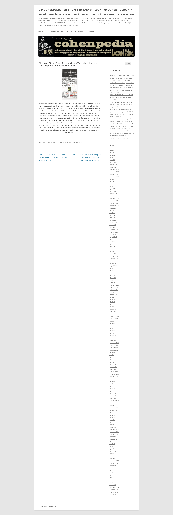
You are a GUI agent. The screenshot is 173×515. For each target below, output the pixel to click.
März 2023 (113, 249)
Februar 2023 (113, 251)
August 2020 (113, 323)
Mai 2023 (112, 244)
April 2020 (112, 333)
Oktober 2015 (114, 463)
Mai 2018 (112, 388)
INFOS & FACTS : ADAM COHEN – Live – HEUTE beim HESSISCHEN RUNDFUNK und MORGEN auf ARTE (52, 157)
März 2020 (113, 335)
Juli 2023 (112, 239)
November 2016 (114, 432)
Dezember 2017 (114, 400)
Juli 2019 (112, 355)
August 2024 (113, 208)
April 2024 (112, 218)
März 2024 (113, 220)
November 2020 (114, 316)
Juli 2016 (112, 441)
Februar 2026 (113, 165)
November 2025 (114, 172)
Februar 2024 (113, 222)
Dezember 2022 (114, 256)
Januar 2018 (113, 398)
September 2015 (114, 465)
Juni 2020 (112, 328)
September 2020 (114, 321)
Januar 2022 (113, 283)
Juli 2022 (112, 268)
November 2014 (114, 490)
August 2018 (113, 381)
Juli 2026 (112, 153)
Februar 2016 (113, 453)
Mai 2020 (112, 331)
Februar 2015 (113, 482)
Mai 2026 (112, 157)
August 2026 (113, 150)
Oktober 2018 (114, 376)
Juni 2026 (112, 155)
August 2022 (113, 266)
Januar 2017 (113, 427)
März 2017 (113, 422)
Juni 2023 (112, 242)
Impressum (90, 31)
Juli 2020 (112, 326)
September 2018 (114, 379)
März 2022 (113, 278)
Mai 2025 (112, 186)
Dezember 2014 (114, 487)
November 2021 (114, 287)
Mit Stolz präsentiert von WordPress (48, 506)
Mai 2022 (112, 273)
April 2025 (112, 189)
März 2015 (113, 480)
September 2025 (114, 177)
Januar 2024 (113, 225)
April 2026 (112, 160)
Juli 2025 (112, 181)
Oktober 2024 (114, 203)
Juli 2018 (112, 384)
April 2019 (112, 362)
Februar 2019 (113, 367)
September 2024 (114, 206)
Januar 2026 (113, 167)
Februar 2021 (113, 309)
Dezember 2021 (114, 285)
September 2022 (114, 263)
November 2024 (114, 201)
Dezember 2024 (114, 198)
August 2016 (113, 439)
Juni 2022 (112, 270)
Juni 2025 (112, 184)
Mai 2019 (112, 360)
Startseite (41, 31)
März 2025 (113, 191)
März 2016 (113, 451)
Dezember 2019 (114, 343)
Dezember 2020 (114, 314)
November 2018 (114, 374)
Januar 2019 (113, 369)
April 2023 (112, 246)
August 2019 (113, 352)
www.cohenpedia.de (56, 31)
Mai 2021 (112, 302)
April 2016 (112, 449)
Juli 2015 (112, 470)
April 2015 (112, 477)
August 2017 (113, 410)
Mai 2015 (112, 475)
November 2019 (114, 345)
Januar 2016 (113, 456)
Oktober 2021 (114, 290)
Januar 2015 (113, 485)
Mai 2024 (112, 215)
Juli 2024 (112, 210)
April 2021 (112, 304)
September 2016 (114, 437)
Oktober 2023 (114, 232)
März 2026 (113, 162)
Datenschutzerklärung (75, 31)
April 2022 (112, 275)
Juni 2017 (112, 415)
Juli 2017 (112, 413)
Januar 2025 (113, 196)
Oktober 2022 (114, 261)
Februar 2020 (113, 338)
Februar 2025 (113, 193)
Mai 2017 (112, 417)
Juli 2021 (112, 297)
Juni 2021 (112, 299)
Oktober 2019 (114, 348)
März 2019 (113, 364)
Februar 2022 (113, 280)
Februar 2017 (113, 425)
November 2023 (114, 230)
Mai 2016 (112, 446)
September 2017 (114, 408)
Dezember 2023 (114, 227)
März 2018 (113, 393)
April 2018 (112, 391)
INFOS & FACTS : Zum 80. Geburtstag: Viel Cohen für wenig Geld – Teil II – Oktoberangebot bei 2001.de (87, 157)
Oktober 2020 (114, 319)
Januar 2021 (113, 311)
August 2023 (113, 237)
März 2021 (113, 307)
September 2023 (114, 234)
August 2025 (113, 179)
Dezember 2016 (114, 429)
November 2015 (114, 461)
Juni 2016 (112, 444)
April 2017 (112, 420)
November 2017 (114, 403)
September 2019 (114, 350)
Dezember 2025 (114, 169)
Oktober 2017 (114, 405)
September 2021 (114, 292)
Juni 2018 (112, 386)
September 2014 (114, 494)
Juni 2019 (112, 357)
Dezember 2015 (114, 458)
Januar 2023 (113, 254)
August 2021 (113, 295)
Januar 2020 (113, 340)
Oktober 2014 (114, 492)
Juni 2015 (112, 473)
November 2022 (114, 258)
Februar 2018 (113, 396)
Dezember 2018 (114, 372)
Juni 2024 (112, 213)
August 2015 (113, 468)
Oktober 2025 (114, 174)
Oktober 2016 (114, 434)
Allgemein (72, 142)
